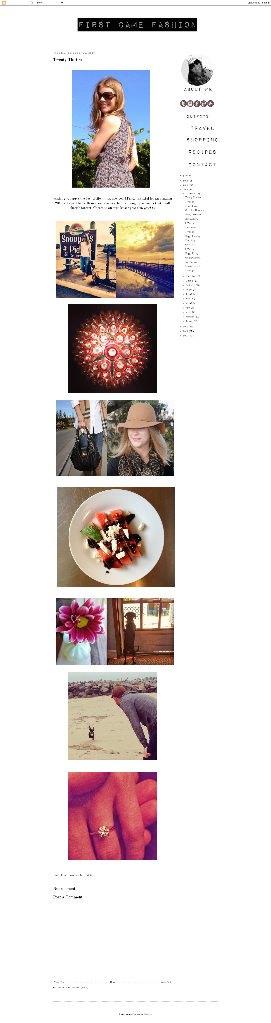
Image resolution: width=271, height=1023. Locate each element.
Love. (82, 875)
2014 (186, 185)
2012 (186, 327)
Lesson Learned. (193, 266)
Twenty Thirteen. (193, 197)
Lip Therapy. (191, 262)
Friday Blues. (191, 206)
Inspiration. (74, 875)
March (189, 312)
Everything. (190, 241)
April (188, 308)
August (189, 290)
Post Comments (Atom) (77, 988)
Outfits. (89, 875)
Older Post (166, 982)
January (190, 321)
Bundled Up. (191, 228)
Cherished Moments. (194, 210)
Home (113, 982)
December (190, 194)
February (190, 317)
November (191, 276)
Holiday (64, 875)
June (188, 299)
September (191, 285)
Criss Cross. (191, 245)
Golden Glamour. (193, 258)
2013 (186, 190)
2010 (186, 336)
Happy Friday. (192, 253)
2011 (186, 331)
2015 (186, 181)
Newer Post (59, 982)
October (190, 281)
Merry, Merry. (192, 219)
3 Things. (189, 202)
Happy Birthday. (193, 236)
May (188, 303)
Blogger (147, 1014)
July (188, 294)
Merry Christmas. (193, 215)
